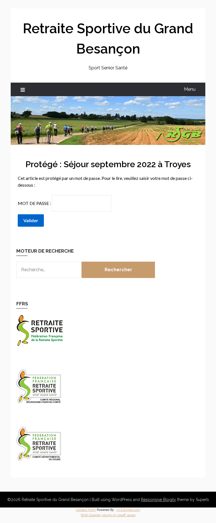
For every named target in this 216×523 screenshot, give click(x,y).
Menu (189, 89)
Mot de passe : (35, 203)
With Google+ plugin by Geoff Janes (108, 515)
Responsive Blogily (158, 499)
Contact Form (86, 510)
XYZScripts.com (128, 510)
